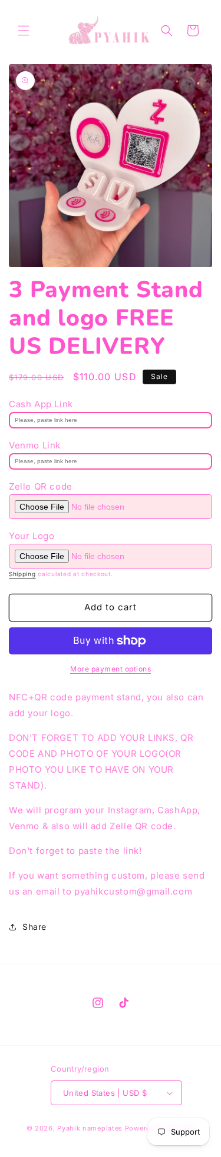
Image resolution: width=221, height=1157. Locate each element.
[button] (24, 31)
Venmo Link (35, 445)
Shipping (22, 573)
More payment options (110, 668)
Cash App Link (41, 404)
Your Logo (31, 535)
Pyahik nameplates (90, 1128)
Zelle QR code (40, 486)
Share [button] (34, 927)
